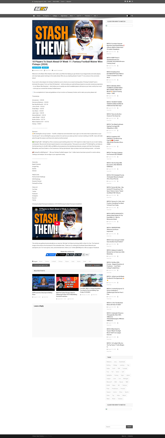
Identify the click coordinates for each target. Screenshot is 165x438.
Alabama (109, 362)
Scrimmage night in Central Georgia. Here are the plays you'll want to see (42, 265)
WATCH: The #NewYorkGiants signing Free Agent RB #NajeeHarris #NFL (115, 126)
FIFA (119, 368)
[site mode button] (128, 16)
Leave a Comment (57, 70)
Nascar (121, 382)
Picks (108, 388)
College (55, 15)
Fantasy (47, 261)
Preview (123, 388)
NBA (127, 382)
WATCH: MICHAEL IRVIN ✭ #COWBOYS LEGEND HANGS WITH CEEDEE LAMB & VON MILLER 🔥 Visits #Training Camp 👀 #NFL (114, 89)
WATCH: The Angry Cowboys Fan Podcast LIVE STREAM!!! (114, 153)
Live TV (79, 15)
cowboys (122, 365)
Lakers (128, 375)
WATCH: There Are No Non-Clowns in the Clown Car (114, 115)
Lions (114, 378)
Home (49, 1)
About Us (124, 436)
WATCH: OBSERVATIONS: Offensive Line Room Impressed (113, 229)
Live (120, 378)
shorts (115, 392)
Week (84, 261)
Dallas (108, 368)
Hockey (116, 375)
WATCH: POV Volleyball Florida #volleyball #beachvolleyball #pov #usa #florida (115, 177)
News (113, 385)
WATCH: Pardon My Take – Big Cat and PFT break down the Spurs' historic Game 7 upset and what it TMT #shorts (115, 190)
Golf (123, 372)
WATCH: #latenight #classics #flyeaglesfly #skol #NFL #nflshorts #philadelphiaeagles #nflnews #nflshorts (115, 316)
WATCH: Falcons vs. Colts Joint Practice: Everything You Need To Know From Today (115, 203)
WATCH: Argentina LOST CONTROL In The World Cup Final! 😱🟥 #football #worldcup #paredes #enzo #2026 (115, 140)
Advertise (69, 1)
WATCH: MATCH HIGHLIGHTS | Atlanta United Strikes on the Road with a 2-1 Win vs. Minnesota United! (115, 216)
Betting (109, 365)
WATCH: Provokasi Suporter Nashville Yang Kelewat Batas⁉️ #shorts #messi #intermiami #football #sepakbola (116, 46)
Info (95, 15)
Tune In (62, 1)
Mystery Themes (48, 436)
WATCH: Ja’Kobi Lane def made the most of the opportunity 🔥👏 (115, 278)
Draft (113, 368)
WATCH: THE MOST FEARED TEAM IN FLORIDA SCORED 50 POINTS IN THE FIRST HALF (115, 103)
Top (113, 395)
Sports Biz (45, 67)
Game (117, 372)
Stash (73, 261)
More (71, 15)
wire (90, 261)
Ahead (40, 261)
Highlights (109, 375)
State (108, 395)
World (113, 398)
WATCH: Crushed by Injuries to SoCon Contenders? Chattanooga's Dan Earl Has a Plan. (115, 291)
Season (109, 392)
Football (54, 261)
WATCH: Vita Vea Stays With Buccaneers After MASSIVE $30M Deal (114, 164)
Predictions (115, 388)
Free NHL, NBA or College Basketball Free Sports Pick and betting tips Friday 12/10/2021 (90, 290)
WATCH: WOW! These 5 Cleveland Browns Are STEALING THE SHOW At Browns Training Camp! (116, 60)
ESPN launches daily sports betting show (42, 293)
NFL (119, 385)
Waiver (78, 261)
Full (112, 372)
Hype (122, 375)
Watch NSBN (56, 1)
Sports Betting (36, 67)
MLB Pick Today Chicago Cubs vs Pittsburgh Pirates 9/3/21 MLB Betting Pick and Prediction (66, 294)
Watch (124, 395)
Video (118, 395)
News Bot (48, 70)
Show (120, 392)
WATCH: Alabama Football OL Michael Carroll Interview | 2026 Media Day (115, 252)
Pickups (60, 261)
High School (64, 15)
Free (108, 372)
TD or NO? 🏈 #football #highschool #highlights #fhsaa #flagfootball (94, 265)
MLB (115, 382)
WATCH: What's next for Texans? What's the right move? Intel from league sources (114, 331)
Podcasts (87, 15)
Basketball (122, 362)
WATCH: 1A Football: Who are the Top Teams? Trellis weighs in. (115, 345)
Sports (127, 392)
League (109, 378)
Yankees (120, 398)
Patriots (125, 385)
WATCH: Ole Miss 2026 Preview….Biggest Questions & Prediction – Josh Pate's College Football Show (115, 265)
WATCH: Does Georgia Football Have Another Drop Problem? (115, 240)
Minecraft (109, 382)
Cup (128, 365)
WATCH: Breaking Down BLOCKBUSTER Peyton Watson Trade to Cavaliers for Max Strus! (115, 74)
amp (115, 362)
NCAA (108, 385)
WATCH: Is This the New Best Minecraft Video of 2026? (115, 303)
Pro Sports (46, 15)
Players (67, 261)
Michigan (125, 378)
